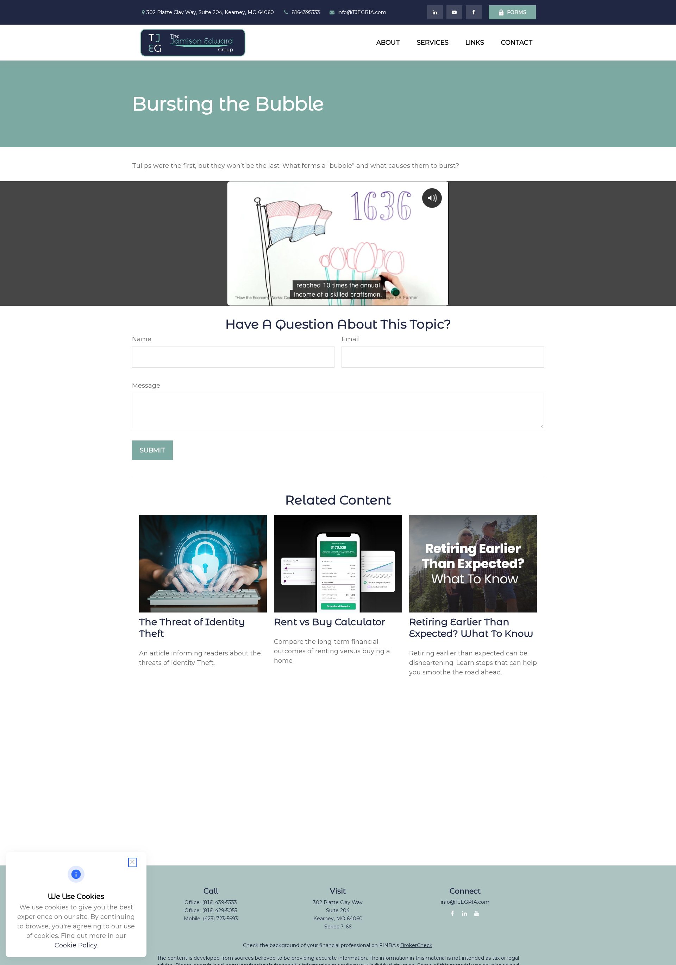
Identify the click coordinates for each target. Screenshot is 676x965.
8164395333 (306, 12)
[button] (388, 42)
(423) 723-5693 (220, 918)
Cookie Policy (76, 945)
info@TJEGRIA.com (362, 12)
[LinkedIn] (435, 12)
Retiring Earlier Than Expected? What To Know (471, 627)
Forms (516, 12)
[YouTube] (454, 12)
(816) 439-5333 (219, 902)
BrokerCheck (416, 945)
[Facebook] (474, 12)
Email (351, 339)
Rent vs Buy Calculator (329, 622)
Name (141, 339)
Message (146, 385)
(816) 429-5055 (219, 910)
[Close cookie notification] (132, 862)
